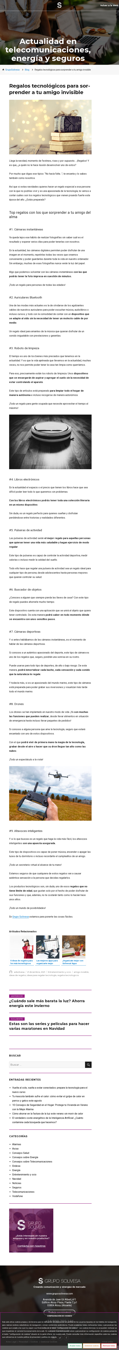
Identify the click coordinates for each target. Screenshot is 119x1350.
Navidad (16, 1178)
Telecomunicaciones (23, 1191)
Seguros (16, 1187)
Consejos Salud (20, 1153)
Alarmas (16, 1144)
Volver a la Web (109, 5)
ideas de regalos (17, 975)
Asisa (15, 1148)
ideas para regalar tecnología (41, 975)
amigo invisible (81, 972)
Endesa (16, 1165)
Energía (16, 1170)
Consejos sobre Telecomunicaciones (32, 1161)
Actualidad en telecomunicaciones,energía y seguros (48, 50)
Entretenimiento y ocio (59, 972)
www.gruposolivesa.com (59, 1293)
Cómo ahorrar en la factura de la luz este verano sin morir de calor (47, 1113)
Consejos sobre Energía (25, 1157)
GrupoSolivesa (12, 69)
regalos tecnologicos (68, 975)
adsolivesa (19, 972)
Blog (27, 69)
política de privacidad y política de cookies (40, 1337)
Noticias (16, 1183)
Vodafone (17, 1196)
